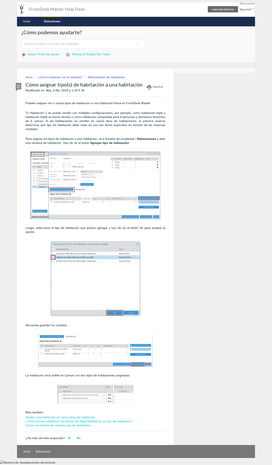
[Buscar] (138, 44)
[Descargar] (128, 181)
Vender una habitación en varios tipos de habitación (60, 417)
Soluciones (52, 21)
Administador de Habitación (106, 77)
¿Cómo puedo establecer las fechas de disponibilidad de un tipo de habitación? (79, 421)
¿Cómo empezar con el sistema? (60, 77)
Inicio (26, 21)
